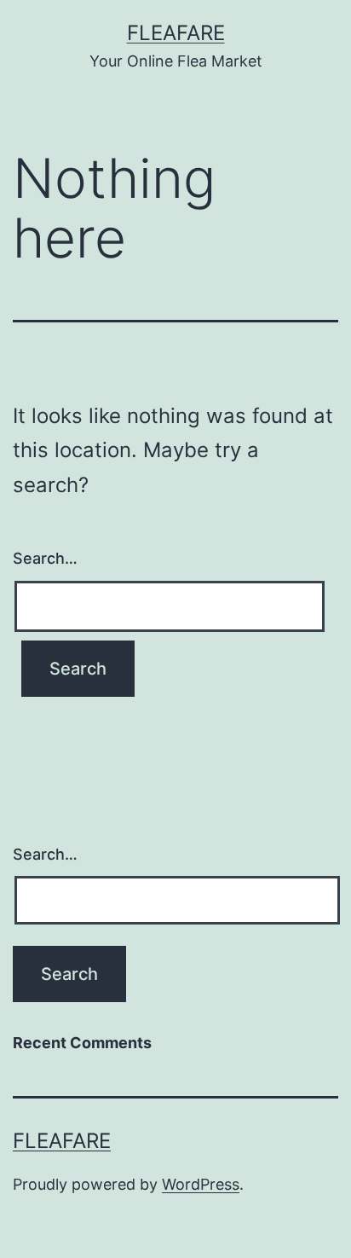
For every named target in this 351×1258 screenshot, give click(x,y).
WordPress (200, 1184)
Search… (45, 558)
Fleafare (176, 32)
